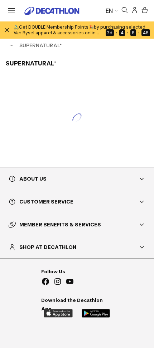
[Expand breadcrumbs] (11, 45)
